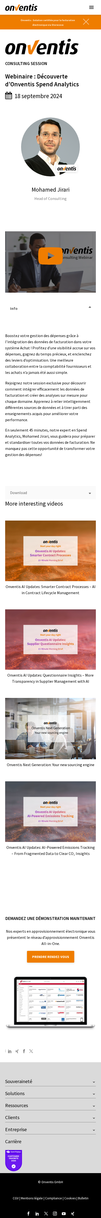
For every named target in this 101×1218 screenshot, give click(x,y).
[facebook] (28, 1214)
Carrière (13, 1141)
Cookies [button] (70, 1198)
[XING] (17, 1051)
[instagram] (55, 1214)
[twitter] (46, 1214)
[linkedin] (37, 1214)
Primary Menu (91, 7)
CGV (16, 1198)
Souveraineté (18, 1081)
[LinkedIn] (10, 1051)
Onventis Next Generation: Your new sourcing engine (50, 764)
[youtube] (64, 1214)
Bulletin (83, 1198)
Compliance (54, 1198)
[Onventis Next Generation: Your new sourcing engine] (50, 728)
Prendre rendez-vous (50, 957)
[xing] (73, 1214)
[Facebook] (24, 1051)
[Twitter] (31, 1051)
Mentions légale (32, 1198)
